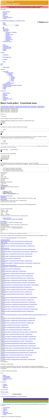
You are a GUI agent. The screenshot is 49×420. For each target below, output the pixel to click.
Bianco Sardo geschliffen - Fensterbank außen (29, 284)
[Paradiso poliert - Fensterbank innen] (8, 329)
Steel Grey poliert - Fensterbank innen (25, 275)
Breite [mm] (3, 149)
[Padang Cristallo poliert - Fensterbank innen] (4, 271)
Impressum (5, 13)
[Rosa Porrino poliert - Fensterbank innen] (9, 245)
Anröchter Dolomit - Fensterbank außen (26, 322)
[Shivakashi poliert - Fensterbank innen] (8, 287)
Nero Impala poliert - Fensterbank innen (26, 299)
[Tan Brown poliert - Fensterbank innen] (9, 350)
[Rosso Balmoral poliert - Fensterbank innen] (9, 345)
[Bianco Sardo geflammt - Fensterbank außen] (10, 308)
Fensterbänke (5, 71)
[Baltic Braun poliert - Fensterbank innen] (9, 277)
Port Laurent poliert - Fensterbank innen (26, 273)
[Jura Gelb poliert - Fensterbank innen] (7, 357)
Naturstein (10, 74)
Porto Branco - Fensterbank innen (25, 294)
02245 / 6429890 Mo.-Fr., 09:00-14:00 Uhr (10, 4)
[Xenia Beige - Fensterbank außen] (8, 327)
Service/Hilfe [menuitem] (6, 14)
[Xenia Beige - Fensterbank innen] (8, 325)
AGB (4, 15)
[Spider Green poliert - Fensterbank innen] (9, 289)
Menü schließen (6, 29)
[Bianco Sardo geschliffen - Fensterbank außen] (10, 284)
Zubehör (5, 87)
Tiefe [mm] (12, 149)
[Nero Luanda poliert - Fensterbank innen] (9, 306)
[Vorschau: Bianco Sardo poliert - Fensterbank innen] (12, 106)
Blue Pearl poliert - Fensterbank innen (24, 260)
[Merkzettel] (3, 27)
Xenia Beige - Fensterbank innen (21, 325)
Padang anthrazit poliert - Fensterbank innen (28, 304)
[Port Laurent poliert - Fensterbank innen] (9, 273)
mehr (35, 198)
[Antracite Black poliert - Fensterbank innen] (10, 297)
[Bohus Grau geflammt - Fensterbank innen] (10, 336)
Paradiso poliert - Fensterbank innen (23, 329)
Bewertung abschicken (5, 240)
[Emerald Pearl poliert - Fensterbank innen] (10, 280)
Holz (9, 81)
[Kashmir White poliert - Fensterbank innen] (10, 352)
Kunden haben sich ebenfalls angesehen (24, 241)
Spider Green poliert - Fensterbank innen (26, 289)
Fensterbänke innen (9, 72)
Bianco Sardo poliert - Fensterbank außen (27, 249)
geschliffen (13, 77)
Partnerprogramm (6, 376)
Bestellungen (8, 38)
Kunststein (10, 73)
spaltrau (12, 80)
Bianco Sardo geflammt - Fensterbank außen (29, 308)
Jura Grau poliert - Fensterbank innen (13, 258)
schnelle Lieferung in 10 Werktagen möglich (11, 3)
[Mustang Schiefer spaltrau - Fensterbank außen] (11, 347)
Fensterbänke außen (10, 83)
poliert (12, 76)
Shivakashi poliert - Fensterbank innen (24, 287)
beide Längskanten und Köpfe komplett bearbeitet (13, 170)
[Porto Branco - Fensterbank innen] (10, 294)
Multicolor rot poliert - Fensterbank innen (25, 311)
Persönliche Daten (9, 34)
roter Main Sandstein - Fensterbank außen (27, 359)
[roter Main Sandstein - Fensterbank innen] (9, 320)
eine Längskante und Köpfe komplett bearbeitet (12, 169)
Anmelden (8, 32)
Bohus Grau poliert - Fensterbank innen (25, 341)
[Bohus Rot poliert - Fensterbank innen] (9, 334)
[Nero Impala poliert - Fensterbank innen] (9, 299)
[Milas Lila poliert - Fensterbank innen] (9, 291)
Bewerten (2, 189)
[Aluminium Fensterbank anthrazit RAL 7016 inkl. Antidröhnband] (14, 314)
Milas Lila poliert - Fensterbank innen (24, 291)
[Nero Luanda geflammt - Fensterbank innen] (10, 331)
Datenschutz (5, 16)
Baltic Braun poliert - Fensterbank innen (26, 277)
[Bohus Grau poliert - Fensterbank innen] (9, 341)
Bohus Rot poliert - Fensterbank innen (25, 334)
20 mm (4, 140)
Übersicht (8, 33)
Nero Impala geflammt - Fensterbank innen (26, 343)
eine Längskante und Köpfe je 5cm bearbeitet (12, 168)
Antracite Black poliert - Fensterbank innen (28, 297)
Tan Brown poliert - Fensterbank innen (26, 350)
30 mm (4, 141)
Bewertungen (9, 195)
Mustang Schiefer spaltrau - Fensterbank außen (30, 347)
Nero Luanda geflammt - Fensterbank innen (28, 331)
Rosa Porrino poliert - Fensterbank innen (26, 245)
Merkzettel (8, 40)
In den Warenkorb (4, 185)
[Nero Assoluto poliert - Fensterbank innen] (10, 302)
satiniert (12, 79)
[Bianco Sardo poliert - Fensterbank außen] (10, 249)
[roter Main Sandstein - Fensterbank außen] (10, 359)
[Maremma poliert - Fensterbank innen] (9, 354)
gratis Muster (4, 2)
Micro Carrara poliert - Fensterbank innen (27, 282)
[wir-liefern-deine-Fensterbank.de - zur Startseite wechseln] (13, 20)
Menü (4, 22)
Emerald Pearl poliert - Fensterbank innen (27, 280)
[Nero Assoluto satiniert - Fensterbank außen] (9, 338)
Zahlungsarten (8, 36)
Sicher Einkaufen (6, 11)
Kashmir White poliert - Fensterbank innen (28, 352)
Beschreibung (3, 195)
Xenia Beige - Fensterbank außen (22, 327)
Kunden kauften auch (11, 241)
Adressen (7, 35)
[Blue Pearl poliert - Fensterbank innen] (9, 260)
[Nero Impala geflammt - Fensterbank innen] (9, 343)
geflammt (12, 78)
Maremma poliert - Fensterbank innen (24, 354)
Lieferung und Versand (7, 17)
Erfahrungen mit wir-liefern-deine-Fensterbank (12, 85)
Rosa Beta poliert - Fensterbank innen (24, 243)
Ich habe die (3, 396)
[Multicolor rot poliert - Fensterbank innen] (9, 311)
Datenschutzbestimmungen (11, 237)
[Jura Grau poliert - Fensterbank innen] (3, 258)
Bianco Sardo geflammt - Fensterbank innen (28, 251)
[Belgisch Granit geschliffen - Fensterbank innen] (11, 263)
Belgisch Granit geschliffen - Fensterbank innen (30, 263)
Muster (4, 88)
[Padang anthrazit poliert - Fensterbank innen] (10, 304)
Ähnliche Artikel (4, 241)
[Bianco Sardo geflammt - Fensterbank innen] (10, 251)
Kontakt (4, 18)
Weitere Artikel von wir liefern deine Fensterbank (13, 219)
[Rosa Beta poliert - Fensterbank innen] (9, 243)
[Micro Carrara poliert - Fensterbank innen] (10, 282)
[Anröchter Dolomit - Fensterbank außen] (9, 322)
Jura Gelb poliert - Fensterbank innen (20, 357)
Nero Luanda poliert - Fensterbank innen (26, 306)
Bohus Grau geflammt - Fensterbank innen (27, 336)
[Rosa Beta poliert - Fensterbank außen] (9, 253)
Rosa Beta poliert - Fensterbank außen (25, 253)
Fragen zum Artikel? (7, 217)
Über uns (5, 12)
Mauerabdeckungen (7, 84)
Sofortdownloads (9, 39)
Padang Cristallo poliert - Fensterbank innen (17, 271)
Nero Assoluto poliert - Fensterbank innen (27, 302)
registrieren (14, 32)
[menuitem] (25, 11)
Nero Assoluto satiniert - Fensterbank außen (27, 338)
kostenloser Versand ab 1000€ (8, 1)
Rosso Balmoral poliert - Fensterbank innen (27, 345)
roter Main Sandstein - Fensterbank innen (26, 320)
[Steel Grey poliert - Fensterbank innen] (9, 275)
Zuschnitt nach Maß (7, 86)
